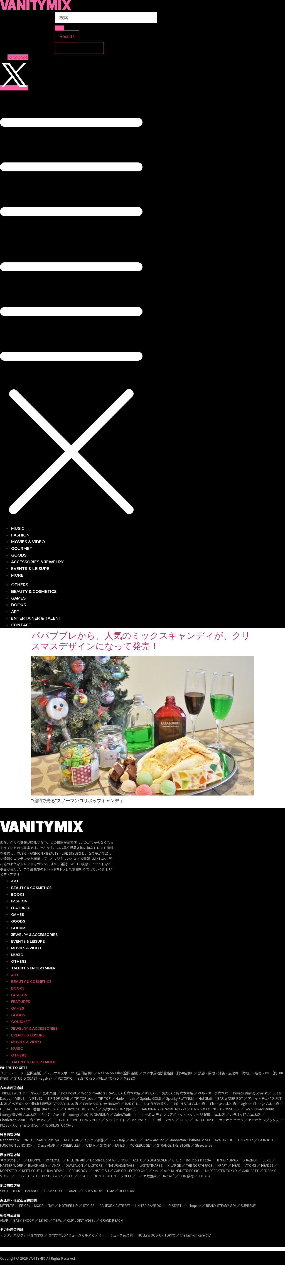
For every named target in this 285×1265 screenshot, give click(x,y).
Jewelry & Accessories (34, 935)
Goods (18, 921)
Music (17, 955)
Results (67, 36)
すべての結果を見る (79, 48)
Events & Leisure (28, 941)
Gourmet (20, 928)
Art (15, 881)
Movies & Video (26, 948)
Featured (21, 908)
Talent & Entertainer (33, 968)
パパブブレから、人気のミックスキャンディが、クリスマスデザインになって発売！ (140, 640)
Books (17, 894)
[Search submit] (59, 27)
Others (18, 961)
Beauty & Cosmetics (31, 888)
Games (17, 914)
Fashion (19, 901)
